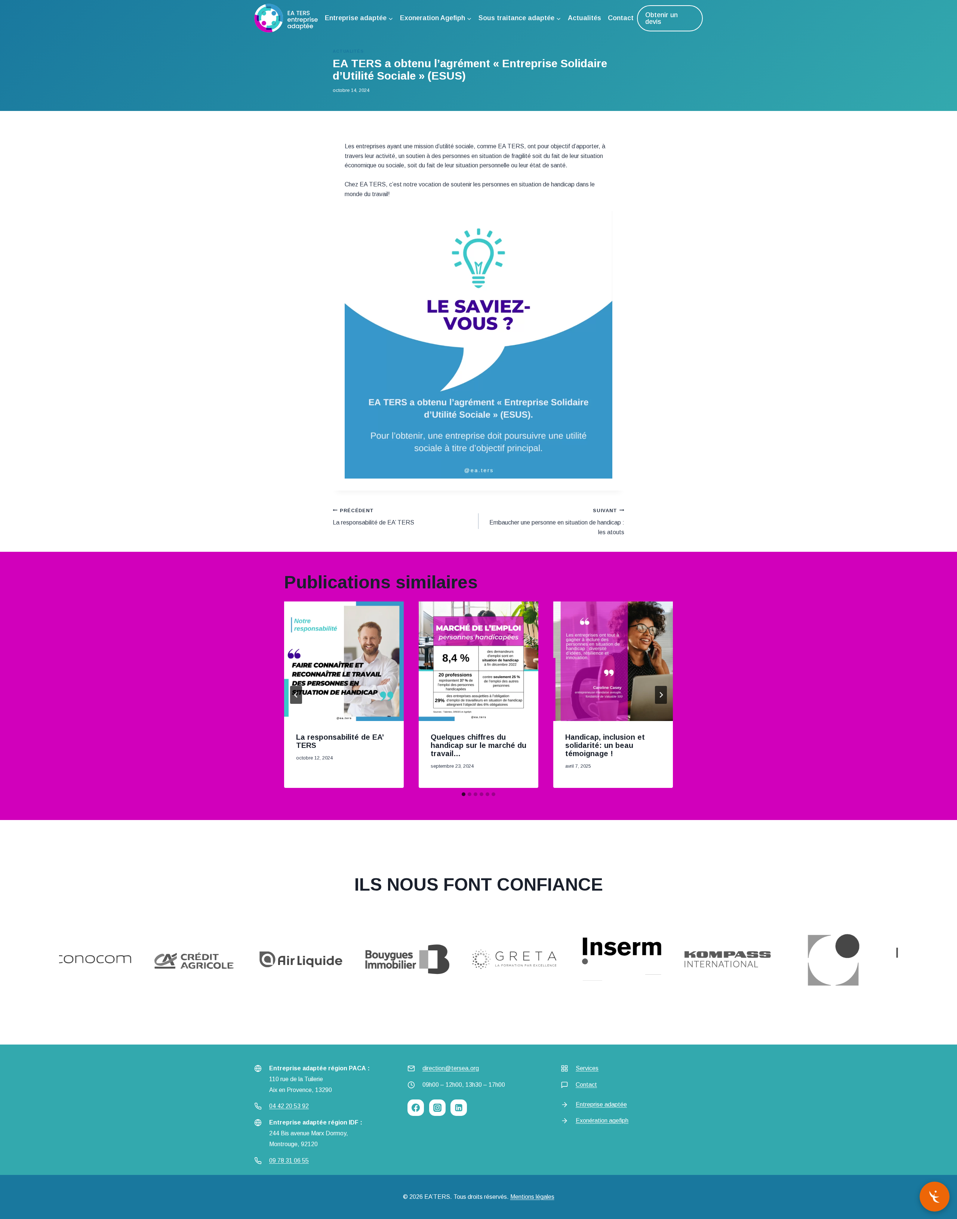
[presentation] (344, 661)
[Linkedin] (458, 1107)
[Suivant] (661, 695)
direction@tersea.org (450, 1068)
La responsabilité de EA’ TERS (373, 517)
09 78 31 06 (285, 1160)
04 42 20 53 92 (289, 1106)
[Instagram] (437, 1107)
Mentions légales (532, 1197)
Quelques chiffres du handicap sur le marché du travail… (478, 745)
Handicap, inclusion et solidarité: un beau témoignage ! (605, 745)
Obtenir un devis (661, 18)
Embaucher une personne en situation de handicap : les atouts (556, 521)
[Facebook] (415, 1107)
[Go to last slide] (296, 695)
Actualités (584, 18)
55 (305, 1160)
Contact (621, 18)
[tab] (463, 794)
